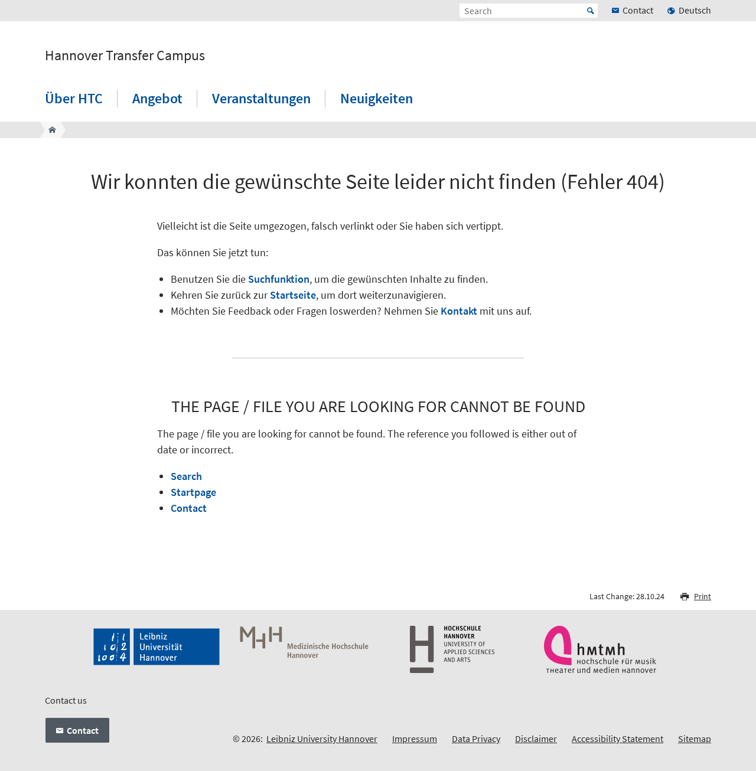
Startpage (193, 492)
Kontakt (459, 311)
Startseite (293, 295)
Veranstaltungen (261, 98)
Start (591, 11)
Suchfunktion (278, 279)
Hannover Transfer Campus (125, 55)
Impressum (414, 738)
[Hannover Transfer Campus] (49, 130)
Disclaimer (536, 738)
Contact (189, 508)
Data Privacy (476, 738)
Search (186, 476)
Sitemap (694, 738)
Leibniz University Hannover (321, 738)
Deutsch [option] (695, 10)
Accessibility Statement (617, 738)
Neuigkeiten (376, 98)
